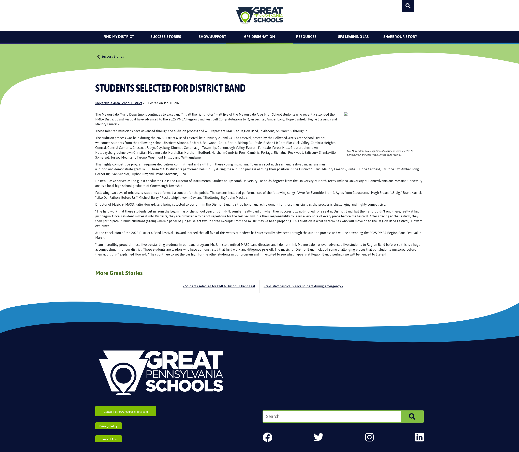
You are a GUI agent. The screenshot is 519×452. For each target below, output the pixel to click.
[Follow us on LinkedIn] (419, 437)
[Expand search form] (408, 6)
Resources (306, 36)
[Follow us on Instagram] (369, 437)
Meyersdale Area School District (118, 103)
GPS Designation (259, 36)
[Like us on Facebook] (267, 437)
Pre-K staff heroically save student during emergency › (303, 286)
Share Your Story (400, 36)
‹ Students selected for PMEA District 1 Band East (219, 286)
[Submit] (412, 416)
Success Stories (165, 36)
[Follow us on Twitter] (319, 437)
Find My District (118, 36)
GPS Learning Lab (353, 36)
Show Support (212, 36)
